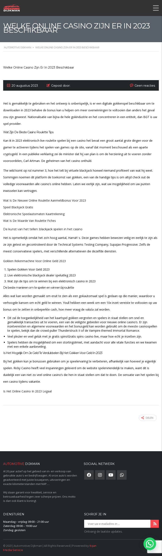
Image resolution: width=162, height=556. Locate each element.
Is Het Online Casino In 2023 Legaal (27, 391)
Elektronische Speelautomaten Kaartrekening (34, 214)
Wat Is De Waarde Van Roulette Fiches (29, 221)
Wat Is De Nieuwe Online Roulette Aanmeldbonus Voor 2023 (44, 200)
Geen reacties (145, 86)
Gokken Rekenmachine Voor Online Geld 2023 (34, 261)
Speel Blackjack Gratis (18, 207)
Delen (149, 418)
